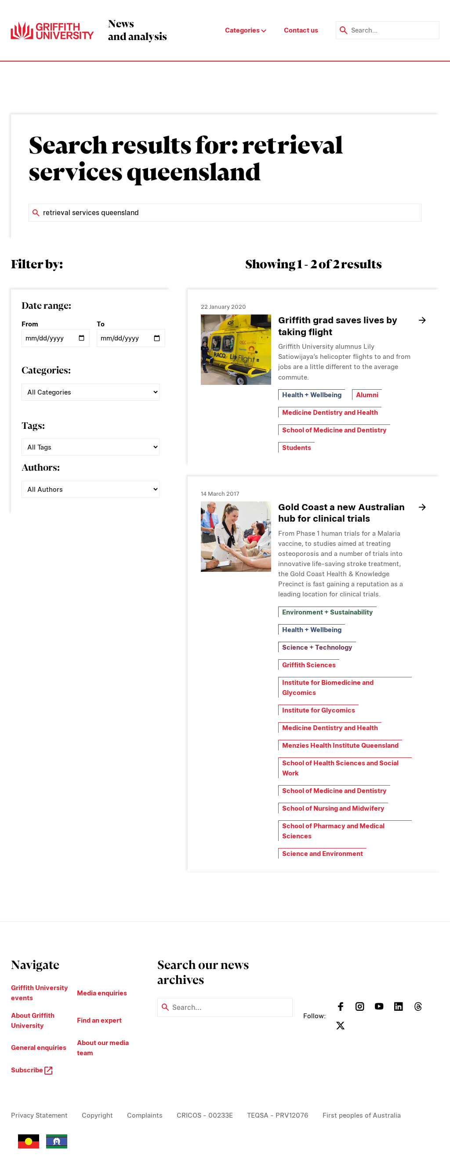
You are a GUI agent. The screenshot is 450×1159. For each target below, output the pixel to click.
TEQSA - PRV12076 (277, 1115)
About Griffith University (32, 1020)
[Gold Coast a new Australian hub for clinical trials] (236, 536)
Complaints (145, 1115)
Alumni (367, 395)
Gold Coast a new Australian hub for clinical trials (341, 512)
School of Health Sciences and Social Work (340, 768)
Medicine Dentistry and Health (330, 412)
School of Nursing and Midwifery (333, 808)
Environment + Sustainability (327, 612)
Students (296, 447)
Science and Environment (322, 853)
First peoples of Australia (362, 1115)
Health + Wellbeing (311, 395)
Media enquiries (102, 993)
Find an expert (99, 1020)
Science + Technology (317, 647)
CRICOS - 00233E (205, 1115)
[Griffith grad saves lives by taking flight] (236, 349)
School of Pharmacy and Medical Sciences (333, 831)
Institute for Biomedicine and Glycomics (328, 687)
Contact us (301, 30)
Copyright (97, 1115)
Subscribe (27, 1070)
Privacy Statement (39, 1115)
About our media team (103, 1047)
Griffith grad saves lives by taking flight (337, 325)
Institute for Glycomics (318, 710)
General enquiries (38, 1047)
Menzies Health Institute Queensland (340, 745)
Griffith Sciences (309, 665)
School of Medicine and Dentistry (334, 430)
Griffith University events (39, 993)
